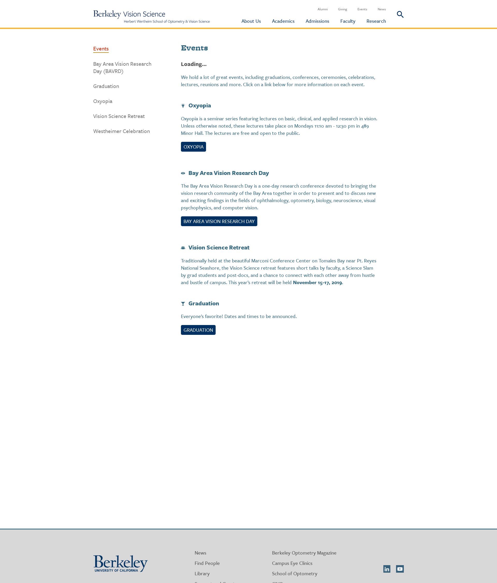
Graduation (106, 86)
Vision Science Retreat (119, 116)
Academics (283, 20)
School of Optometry (294, 573)
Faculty (347, 20)
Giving (342, 9)
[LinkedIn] (386, 569)
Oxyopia (102, 101)
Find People (207, 562)
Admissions (317, 20)
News (382, 9)
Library (202, 573)
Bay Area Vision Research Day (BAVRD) (122, 67)
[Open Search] (395, 14)
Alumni (323, 9)
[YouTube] (400, 569)
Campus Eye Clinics (292, 562)
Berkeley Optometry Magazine (304, 552)
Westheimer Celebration (121, 131)
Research (376, 20)
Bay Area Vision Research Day (219, 221)
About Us (251, 20)
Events (362, 9)
